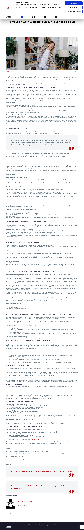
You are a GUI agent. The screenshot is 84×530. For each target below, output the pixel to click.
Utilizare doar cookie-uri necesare (74, 11)
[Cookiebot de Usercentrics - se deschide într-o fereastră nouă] (8, 17)
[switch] (34, 17)
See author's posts (22, 505)
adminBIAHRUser (24, 502)
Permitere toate (73, 3)
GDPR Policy (30, 524)
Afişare (61, 17)
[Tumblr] (12, 513)
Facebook (35, 525)
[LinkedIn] (14, 513)
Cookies (49, 524)
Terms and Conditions (40, 524)
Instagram (42, 525)
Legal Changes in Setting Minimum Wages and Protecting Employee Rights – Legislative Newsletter (42, 471)
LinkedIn (55, 524)
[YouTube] (77, 525)
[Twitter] (8, 513)
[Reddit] (16, 513)
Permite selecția (73, 7)
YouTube (49, 525)
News (7, 71)
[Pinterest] (10, 513)
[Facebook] (6, 513)
